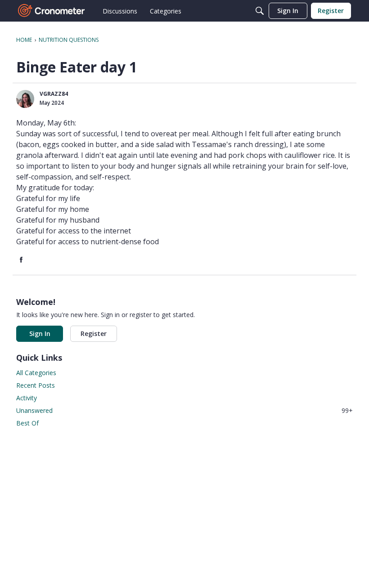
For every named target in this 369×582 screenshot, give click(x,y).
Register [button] (94, 333)
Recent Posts (35, 385)
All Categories (36, 372)
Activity (26, 398)
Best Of (27, 423)
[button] (25, 99)
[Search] (260, 11)
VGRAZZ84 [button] (54, 94)
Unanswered (184, 410)
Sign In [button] (39, 333)
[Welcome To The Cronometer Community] (52, 11)
